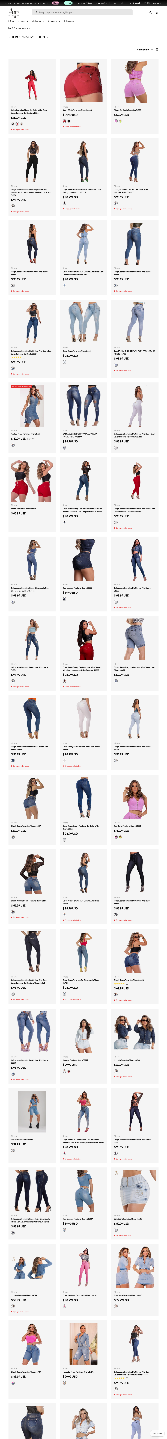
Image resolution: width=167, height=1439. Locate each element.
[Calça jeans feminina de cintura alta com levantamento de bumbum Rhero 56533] (135, 1344)
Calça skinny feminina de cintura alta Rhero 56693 (81, 748)
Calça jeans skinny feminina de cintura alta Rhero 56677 (81, 827)
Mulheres (36, 21)
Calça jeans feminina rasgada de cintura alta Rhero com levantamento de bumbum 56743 (30, 1220)
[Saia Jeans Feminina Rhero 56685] (135, 1191)
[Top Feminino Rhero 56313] (32, 1111)
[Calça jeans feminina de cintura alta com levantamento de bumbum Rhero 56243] (32, 952)
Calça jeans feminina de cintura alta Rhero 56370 (29, 1061)
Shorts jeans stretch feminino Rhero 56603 (29, 901)
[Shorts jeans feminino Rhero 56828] (135, 952)
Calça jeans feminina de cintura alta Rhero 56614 (132, 902)
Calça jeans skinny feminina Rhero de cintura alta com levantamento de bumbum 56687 (82, 668)
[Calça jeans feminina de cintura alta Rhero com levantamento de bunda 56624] (32, 323)
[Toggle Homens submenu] (27, 21)
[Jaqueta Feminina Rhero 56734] (32, 1267)
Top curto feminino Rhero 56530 (127, 826)
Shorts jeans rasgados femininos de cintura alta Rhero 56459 (134, 668)
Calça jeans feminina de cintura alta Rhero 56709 (132, 748)
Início (11, 21)
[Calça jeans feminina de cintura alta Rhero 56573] (135, 560)
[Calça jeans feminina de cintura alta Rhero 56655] (135, 244)
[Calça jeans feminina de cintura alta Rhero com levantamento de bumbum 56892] (135, 481)
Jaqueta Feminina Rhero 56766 (127, 1060)
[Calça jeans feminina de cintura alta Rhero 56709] (135, 719)
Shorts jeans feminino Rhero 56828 (129, 980)
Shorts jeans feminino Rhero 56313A (78, 1219)
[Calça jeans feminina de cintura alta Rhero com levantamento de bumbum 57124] (135, 406)
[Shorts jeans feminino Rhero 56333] (84, 560)
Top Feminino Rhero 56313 (22, 1139)
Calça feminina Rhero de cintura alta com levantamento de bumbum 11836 (29, 111)
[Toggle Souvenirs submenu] (59, 21)
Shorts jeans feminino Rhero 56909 (26, 1372)
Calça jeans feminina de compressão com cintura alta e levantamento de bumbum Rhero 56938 (31, 192)
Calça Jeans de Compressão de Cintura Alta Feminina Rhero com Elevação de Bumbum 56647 (83, 1141)
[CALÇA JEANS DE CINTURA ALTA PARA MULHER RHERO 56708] (135, 323)
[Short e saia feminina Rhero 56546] (84, 82)
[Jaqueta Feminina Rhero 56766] (135, 1032)
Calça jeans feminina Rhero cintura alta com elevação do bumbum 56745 (30, 589)
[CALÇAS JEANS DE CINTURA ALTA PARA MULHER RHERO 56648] (84, 406)
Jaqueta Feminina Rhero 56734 (24, 1295)
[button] (157, 12)
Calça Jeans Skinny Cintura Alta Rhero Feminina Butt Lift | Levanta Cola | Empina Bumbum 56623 (82, 510)
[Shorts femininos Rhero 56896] (32, 481)
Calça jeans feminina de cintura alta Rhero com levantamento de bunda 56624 (31, 352)
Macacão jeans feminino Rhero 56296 (78, 1372)
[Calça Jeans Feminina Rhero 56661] (84, 323)
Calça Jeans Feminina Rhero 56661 (77, 351)
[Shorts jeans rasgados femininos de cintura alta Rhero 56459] (135, 639)
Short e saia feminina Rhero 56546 (77, 110)
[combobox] (82, 12)
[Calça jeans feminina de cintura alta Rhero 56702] (135, 1111)
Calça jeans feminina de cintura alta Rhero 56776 (29, 668)
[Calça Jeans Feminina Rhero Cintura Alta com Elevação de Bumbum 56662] (84, 162)
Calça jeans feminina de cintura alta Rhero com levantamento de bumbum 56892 (134, 510)
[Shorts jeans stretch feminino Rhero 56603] (32, 873)
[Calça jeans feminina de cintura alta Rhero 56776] (32, 639)
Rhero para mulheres (22, 28)
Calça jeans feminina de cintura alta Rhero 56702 (132, 1141)
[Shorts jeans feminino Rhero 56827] (32, 798)
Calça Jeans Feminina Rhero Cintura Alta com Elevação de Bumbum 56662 (82, 191)
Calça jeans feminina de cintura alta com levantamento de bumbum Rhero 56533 (131, 1373)
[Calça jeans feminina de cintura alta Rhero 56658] (32, 244)
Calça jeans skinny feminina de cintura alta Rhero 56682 (29, 748)
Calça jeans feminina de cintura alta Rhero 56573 (132, 589)
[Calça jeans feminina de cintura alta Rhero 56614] (135, 873)
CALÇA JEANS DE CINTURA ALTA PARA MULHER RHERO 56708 (134, 352)
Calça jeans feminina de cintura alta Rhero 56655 (132, 273)
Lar (9, 28)
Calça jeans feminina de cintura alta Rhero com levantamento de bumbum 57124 (134, 435)
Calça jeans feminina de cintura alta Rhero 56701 (81, 981)
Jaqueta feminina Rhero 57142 (75, 1060)
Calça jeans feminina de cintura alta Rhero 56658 (29, 273)
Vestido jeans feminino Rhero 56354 (26, 434)
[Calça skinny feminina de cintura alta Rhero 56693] (84, 719)
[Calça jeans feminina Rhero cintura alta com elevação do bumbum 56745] (32, 560)
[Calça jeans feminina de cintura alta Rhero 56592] (84, 873)
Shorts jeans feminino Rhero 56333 (77, 588)
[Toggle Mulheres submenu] (43, 21)
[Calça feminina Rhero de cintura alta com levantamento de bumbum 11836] (32, 82)
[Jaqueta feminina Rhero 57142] (84, 1032)
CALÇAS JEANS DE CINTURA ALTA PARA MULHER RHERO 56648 (80, 435)
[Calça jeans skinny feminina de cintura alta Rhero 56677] (84, 798)
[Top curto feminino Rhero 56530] (135, 798)
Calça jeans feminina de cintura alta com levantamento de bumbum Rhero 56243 (28, 981)
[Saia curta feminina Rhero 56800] (135, 1267)
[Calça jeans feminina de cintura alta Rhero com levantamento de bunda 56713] (84, 244)
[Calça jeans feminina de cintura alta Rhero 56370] (32, 1032)
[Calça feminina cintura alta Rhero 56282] (84, 1267)
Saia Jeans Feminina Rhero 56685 (128, 1219)
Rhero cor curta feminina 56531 (127, 110)
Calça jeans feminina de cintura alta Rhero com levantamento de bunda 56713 (83, 273)
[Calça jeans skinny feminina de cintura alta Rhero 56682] (32, 719)
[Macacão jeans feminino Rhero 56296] (84, 1344)
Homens (21, 21)
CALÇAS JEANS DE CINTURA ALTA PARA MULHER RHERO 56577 (131, 191)
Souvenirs (52, 21)
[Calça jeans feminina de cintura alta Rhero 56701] (84, 952)
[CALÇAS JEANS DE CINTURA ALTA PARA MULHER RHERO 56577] (135, 162)
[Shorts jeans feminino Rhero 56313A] (84, 1191)
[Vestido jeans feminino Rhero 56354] (32, 406)
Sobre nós (69, 21)
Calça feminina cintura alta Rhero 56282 (80, 1295)
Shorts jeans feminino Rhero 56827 (26, 826)
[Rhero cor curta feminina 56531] (135, 82)
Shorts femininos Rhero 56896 (23, 508)
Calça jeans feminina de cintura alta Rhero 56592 (81, 902)
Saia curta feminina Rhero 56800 (128, 1295)
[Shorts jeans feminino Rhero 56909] (32, 1344)
